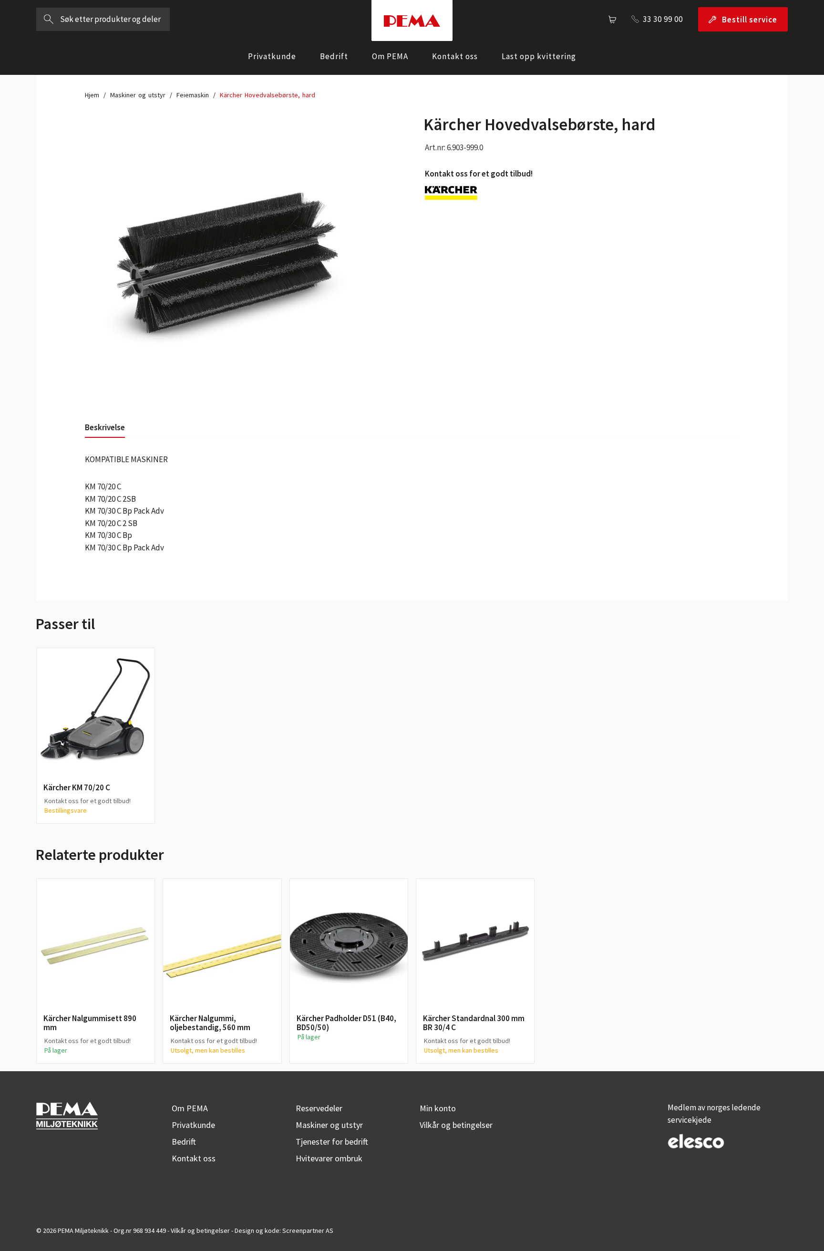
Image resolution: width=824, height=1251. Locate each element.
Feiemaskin (192, 95)
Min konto (438, 1108)
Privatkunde (272, 56)
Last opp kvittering (539, 56)
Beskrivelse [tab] (105, 427)
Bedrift (334, 56)
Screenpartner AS (307, 1230)
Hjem (92, 95)
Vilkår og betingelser (456, 1124)
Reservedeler (319, 1108)
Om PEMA (390, 56)
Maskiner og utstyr (137, 95)
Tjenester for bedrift (332, 1141)
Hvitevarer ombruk (329, 1158)
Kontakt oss (455, 56)
